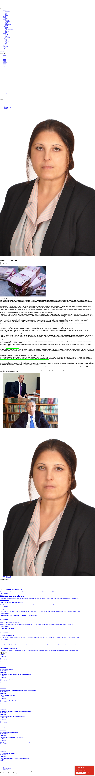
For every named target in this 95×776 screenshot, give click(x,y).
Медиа (6, 28)
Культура (4, 33)
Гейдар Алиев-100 (6, 46)
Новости (2, 654)
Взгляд (6, 13)
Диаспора (6, 15)
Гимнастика (7, 41)
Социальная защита (8, 31)
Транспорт (7, 23)
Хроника (4, 17)
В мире (4, 45)
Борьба (6, 40)
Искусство (7, 36)
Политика (4, 10)
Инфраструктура (8, 21)
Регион (6, 18)
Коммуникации (8, 24)
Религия (6, 32)
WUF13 (4, 47)
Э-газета (2, 1)
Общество (4, 26)
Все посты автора (3, 652)
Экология (6, 30)
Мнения (6, 14)
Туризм (6, 25)
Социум (6, 27)
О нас (4, 48)
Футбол (6, 39)
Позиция (6, 12)
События (4, 16)
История (6, 34)
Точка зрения (7, 11)
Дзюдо (6, 42)
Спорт (4, 38)
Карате (6, 43)
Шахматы (6, 44)
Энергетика (7, 20)
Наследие (6, 35)
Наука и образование (9, 29)
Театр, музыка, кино (8, 37)
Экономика (5, 19)
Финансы (6, 22)
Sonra (89, 772)
